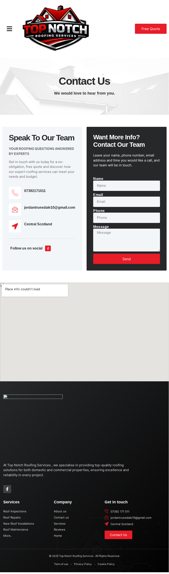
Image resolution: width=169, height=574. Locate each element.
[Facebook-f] (48, 248)
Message (101, 227)
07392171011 (35, 191)
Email (98, 195)
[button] (9, 28)
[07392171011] (15, 193)
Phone (99, 211)
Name (98, 179)
